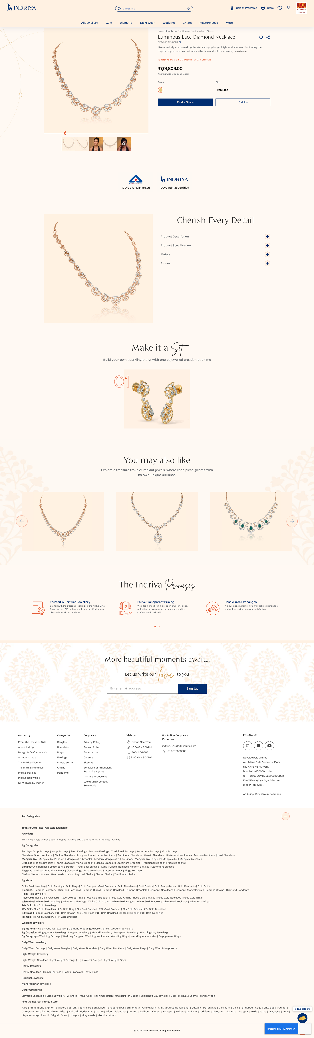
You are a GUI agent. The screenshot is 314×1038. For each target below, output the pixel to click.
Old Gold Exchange (56, 827)
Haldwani (52, 1011)
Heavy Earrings (52, 972)
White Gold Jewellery (48, 901)
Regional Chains (84, 874)
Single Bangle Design (62, 866)
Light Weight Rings (115, 960)
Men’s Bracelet (84, 862)
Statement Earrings (148, 851)
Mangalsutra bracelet (79, 859)
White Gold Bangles (123, 901)
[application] (96, 80)
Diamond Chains (214, 890)
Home (161, 31)
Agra (24, 1007)
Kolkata (180, 1011)
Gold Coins (204, 886)
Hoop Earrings (60, 851)
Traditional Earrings (122, 851)
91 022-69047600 (253, 785)
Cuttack (196, 1007)
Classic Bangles (118, 866)
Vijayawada (88, 1015)
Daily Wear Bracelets (85, 948)
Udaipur (74, 1015)
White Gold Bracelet (149, 901)
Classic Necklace (154, 855)
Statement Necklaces (179, 855)
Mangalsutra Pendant (51, 859)
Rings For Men (133, 870)
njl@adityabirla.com (268, 780)
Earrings (27, 839)
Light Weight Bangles (90, 960)
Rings (37, 839)
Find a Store (185, 102)
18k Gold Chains (66, 913)
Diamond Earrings (69, 890)
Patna (262, 1011)
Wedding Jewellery (33, 922)
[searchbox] (154, 9)
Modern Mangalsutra (106, 859)
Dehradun (224, 1007)
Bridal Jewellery (56, 995)
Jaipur (109, 1011)
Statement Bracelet (128, 862)
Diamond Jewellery (45, 890)
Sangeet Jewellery (78, 932)
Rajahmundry (31, 1015)
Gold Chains (146, 886)
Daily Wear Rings (136, 948)
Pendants (91, 839)
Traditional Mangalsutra (136, 859)
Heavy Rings (91, 972)
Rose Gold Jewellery (47, 897)
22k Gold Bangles (87, 909)
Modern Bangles (139, 866)
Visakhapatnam (108, 1015)
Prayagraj (274, 1011)
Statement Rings (112, 870)
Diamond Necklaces (161, 890)
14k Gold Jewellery (43, 916)
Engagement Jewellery (52, 932)
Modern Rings (92, 870)
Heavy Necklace (31, 972)
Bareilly (73, 1007)
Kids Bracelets (176, 862)
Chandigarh (149, 1007)
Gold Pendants (187, 886)
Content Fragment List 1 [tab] (155, 627)
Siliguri (55, 1015)
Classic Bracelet (105, 862)
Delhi (235, 1007)
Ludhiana (205, 1011)
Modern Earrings (99, 851)
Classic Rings (74, 870)
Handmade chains (62, 874)
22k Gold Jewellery (45, 909)
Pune (286, 1011)
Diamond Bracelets (136, 890)
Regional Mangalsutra (165, 859)
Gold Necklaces (127, 886)
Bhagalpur (100, 1007)
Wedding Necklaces (97, 936)
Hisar (63, 1011)
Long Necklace (86, 855)
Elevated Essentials (33, 995)
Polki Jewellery (37, 893)
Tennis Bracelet (64, 862)
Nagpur (243, 1011)
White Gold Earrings (74, 901)
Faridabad (247, 1007)
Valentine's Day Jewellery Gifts (158, 995)
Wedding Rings (120, 936)
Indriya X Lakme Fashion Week (196, 995)
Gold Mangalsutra (165, 886)
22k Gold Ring (66, 909)
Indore (100, 1011)
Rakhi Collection (103, 995)
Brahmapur (133, 1007)
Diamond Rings (91, 890)
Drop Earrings (41, 851)
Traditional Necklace (130, 855)
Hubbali (73, 1011)
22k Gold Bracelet (109, 909)
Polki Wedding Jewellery (118, 928)
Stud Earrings (79, 851)
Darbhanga (209, 1007)
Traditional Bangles (87, 866)
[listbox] (96, 142)
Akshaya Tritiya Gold (79, 995)
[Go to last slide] (22, 521)
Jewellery (171, 31)
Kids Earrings (169, 851)
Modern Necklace (204, 855)
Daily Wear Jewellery (34, 942)
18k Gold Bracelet (129, 913)
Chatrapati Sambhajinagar (174, 1007)
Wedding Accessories (143, 936)
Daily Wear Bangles (58, 948)
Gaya (258, 1007)
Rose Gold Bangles (144, 897)
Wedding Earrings (49, 936)
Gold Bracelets (107, 886)
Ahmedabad (37, 1007)
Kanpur (156, 1011)
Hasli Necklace (226, 855)
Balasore (61, 1007)
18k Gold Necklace (152, 913)
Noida (253, 1011)
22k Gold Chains (132, 909)
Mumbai (232, 1011)
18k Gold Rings (85, 913)
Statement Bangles (162, 866)
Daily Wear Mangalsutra (163, 948)
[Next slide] (292, 521)
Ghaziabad (269, 1007)
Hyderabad (87, 1011)
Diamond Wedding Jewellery (85, 928)
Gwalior (40, 1011)
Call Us (243, 102)
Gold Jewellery (37, 886)
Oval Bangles (39, 866)
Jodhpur (145, 1011)
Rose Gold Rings (192, 897)
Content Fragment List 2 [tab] (159, 627)
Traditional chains (124, 874)
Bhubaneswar (116, 1007)
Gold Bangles (88, 886)
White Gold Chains (99, 901)
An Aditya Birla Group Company (262, 794)
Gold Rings (72, 886)
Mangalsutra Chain (191, 859)
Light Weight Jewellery (35, 954)
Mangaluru (218, 1011)
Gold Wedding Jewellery (52, 928)
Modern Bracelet (43, 862)
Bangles (61, 839)
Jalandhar (120, 1011)
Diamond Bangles (112, 890)
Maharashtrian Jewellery (36, 983)
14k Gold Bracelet (67, 916)
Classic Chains (104, 874)
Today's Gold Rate (32, 827)
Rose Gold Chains (120, 897)
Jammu (133, 1011)
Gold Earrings (56, 886)
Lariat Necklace (106, 855)
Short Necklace (43, 855)
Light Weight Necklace (35, 960)
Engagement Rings (170, 936)
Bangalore (85, 1007)
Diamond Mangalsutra (189, 890)
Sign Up (192, 689)
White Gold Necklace (175, 901)
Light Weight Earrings (62, 960)
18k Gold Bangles (106, 913)
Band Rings (36, 870)
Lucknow (192, 1011)
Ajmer (50, 1007)
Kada (104, 866)
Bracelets (104, 839)
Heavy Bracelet (72, 972)
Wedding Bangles (73, 936)
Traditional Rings (55, 870)
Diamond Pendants (237, 890)
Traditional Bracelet (153, 862)
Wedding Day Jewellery (154, 932)
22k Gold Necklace (155, 909)
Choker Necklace (65, 855)
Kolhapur (168, 1011)
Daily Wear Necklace (112, 948)
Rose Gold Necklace (169, 897)
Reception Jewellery (126, 932)
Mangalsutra (75, 839)
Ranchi (45, 1015)
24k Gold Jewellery (45, 905)
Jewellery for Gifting (126, 995)
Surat (64, 1015)
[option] (68, 144)
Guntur (282, 1007)
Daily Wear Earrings (33, 948)
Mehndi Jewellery (102, 932)
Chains (116, 839)
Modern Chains (40, 874)
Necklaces (183, 31)
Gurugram (28, 1011)
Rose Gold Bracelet (97, 897)
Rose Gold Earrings (72, 897)
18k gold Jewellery (43, 913)
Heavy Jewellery (31, 966)
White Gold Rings (200, 901)
